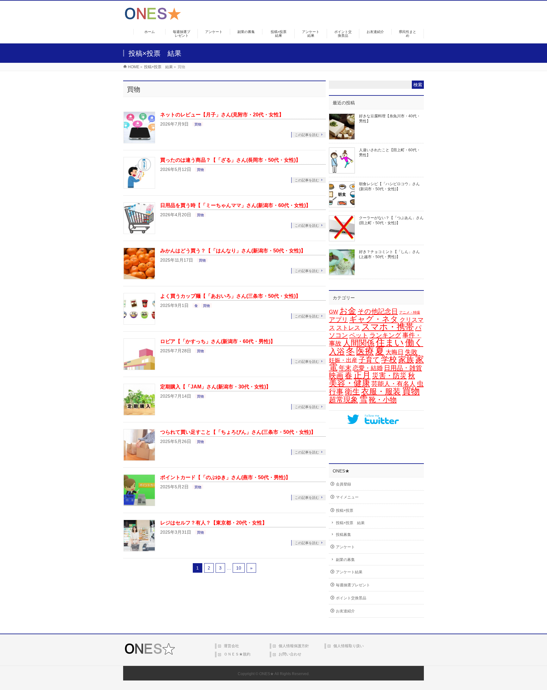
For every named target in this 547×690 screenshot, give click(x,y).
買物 (197, 124)
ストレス (348, 327)
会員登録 (343, 484)
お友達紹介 (345, 611)
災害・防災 (389, 376)
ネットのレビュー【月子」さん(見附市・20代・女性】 (222, 114)
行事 (336, 391)
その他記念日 (377, 311)
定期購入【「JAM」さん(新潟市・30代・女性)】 (215, 386)
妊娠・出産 (343, 360)
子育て (369, 360)
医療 (365, 351)
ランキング (385, 335)
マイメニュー (347, 497)
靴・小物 (383, 400)
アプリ (338, 319)
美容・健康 (349, 383)
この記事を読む (307, 135)
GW (333, 312)
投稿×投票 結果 (350, 523)
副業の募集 (345, 559)
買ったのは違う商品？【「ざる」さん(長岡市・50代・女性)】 (230, 160)
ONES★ (266, 674)
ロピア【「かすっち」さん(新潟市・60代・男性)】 (217, 341)
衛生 (352, 391)
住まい (390, 342)
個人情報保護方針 (294, 646)
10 (238, 567)
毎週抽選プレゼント (353, 585)
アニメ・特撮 (409, 312)
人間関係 (358, 342)
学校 (389, 359)
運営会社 (231, 646)
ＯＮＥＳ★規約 (237, 654)
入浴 (337, 351)
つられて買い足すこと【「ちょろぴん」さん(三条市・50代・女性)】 (238, 432)
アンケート (345, 547)
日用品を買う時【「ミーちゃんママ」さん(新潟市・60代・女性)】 (235, 205)
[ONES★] (153, 17)
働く (414, 342)
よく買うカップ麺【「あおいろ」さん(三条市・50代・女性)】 (230, 296)
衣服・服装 (381, 391)
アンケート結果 (349, 572)
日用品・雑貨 (403, 367)
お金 (347, 311)
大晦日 (395, 352)
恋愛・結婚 (368, 368)
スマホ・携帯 (388, 327)
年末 (345, 367)
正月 (362, 375)
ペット (358, 335)
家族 (406, 359)
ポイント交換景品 (351, 598)
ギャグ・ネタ (373, 319)
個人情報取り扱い (348, 646)
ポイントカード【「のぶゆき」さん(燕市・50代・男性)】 (225, 477)
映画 (336, 376)
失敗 (411, 351)
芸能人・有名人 (393, 383)
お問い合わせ (290, 654)
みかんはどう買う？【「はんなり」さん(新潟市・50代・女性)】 (233, 250)
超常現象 (343, 399)
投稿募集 (343, 534)
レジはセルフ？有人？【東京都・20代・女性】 (213, 522)
